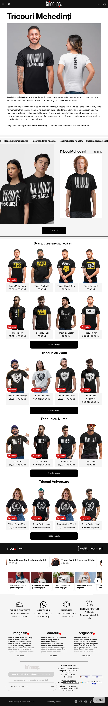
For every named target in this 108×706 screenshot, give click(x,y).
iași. (84, 644)
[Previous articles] (10, 581)
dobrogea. (78, 644)
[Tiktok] (91, 701)
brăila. (95, 648)
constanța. (78, 646)
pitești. (81, 650)
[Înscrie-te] (53, 686)
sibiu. (87, 650)
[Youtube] (85, 701)
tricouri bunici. (19, 650)
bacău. (92, 650)
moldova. (93, 640)
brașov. (93, 646)
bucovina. (93, 642)
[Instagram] (81, 701)
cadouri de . (49, 650)
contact (45, 674)
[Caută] (9, 4)
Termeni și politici (54, 702)
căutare (34, 674)
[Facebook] (76, 701)
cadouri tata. (46, 646)
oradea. (89, 648)
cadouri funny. (47, 640)
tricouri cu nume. (15, 644)
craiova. (86, 646)
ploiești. (82, 648)
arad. (76, 650)
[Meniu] (3, 4)
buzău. (92, 652)
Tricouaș (15, 701)
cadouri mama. (58, 644)
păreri (23, 674)
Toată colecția (54, 344)
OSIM (71, 688)
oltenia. (77, 642)
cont (14, 674)
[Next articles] (97, 581)
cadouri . (47, 638)
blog (82, 548)
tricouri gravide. (21, 652)
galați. (76, 648)
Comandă (54, 230)
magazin (94, 548)
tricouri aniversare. (23, 642)
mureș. (77, 652)
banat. (86, 640)
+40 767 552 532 (69, 680)
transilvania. (79, 640)
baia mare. (84, 652)
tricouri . (14, 638)
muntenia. (84, 642)
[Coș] (105, 4)
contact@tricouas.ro (71, 682)
